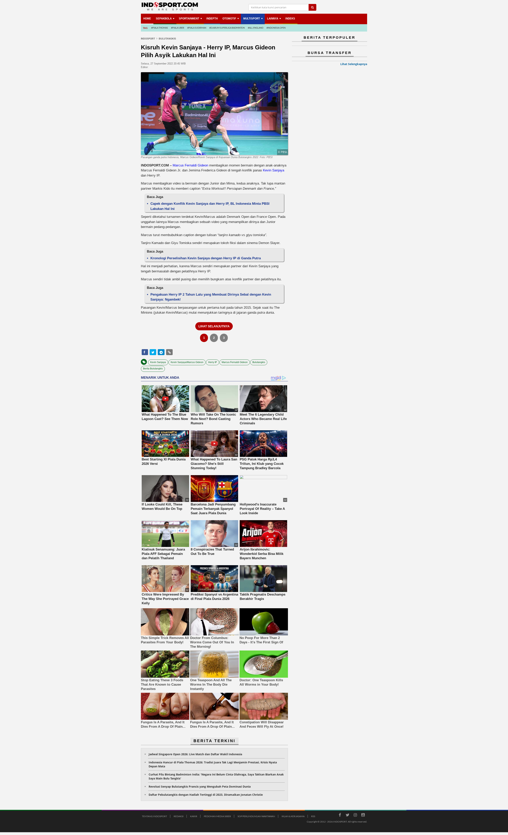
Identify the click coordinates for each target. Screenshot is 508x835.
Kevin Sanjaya (273, 170)
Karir (193, 816)
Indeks (290, 18)
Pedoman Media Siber (217, 816)
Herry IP (212, 362)
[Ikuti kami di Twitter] (347, 815)
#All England (255, 27)
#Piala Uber (177, 27)
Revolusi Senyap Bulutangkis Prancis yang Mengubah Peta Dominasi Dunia (200, 786)
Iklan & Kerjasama (293, 816)
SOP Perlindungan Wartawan (256, 816)
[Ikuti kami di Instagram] (355, 815)
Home (147, 18)
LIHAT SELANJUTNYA (214, 326)
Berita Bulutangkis (153, 368)
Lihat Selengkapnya (353, 64)
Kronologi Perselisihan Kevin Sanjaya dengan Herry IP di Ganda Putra (205, 258)
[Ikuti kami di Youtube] (363, 815)
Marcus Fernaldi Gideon (190, 165)
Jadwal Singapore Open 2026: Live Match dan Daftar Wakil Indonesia (195, 754)
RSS (313, 816)
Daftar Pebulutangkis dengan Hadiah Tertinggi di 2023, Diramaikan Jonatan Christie (206, 795)
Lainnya (272, 18)
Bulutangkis (258, 362)
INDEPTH (212, 18)
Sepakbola (164, 18)
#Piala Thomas (159, 27)
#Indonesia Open (276, 27)
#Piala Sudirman (196, 27)
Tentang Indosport (154, 816)
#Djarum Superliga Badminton (227, 27)
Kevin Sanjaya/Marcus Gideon (187, 362)
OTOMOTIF (229, 18)
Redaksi (179, 816)
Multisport (251, 18)
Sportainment (189, 18)
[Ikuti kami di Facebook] (340, 815)
